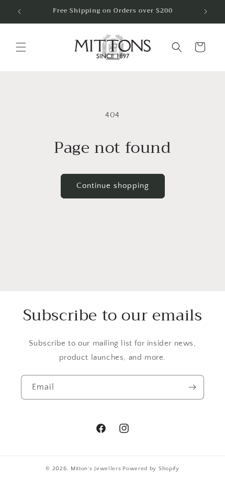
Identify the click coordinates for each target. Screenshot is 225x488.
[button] (20, 47)
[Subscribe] (192, 387)
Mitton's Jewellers (96, 468)
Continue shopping (112, 185)
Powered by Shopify (150, 468)
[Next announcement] (205, 11)
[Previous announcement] (19, 11)
